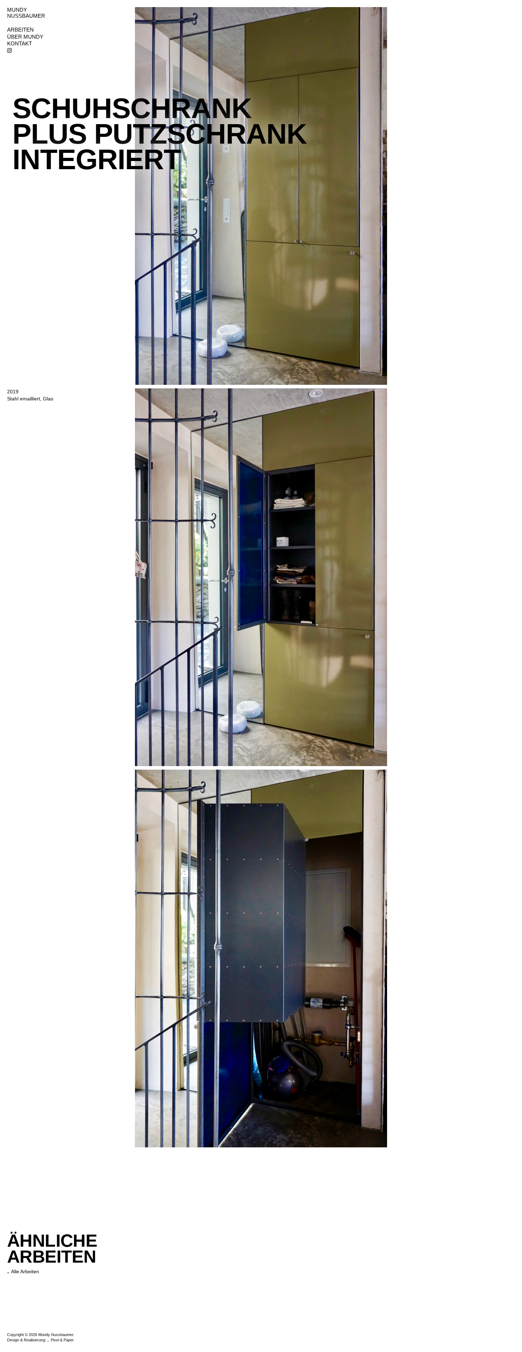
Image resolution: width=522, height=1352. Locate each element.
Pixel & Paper (62, 1340)
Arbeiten (20, 30)
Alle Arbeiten (25, 1271)
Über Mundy (25, 37)
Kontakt (19, 43)
